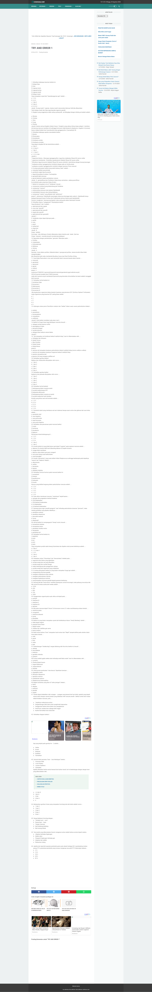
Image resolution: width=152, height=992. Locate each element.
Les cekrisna (66, 989)
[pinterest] (68, 891)
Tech (59, 6)
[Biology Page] (39, 2)
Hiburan (51, 6)
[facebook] (38, 891)
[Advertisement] (61, 23)
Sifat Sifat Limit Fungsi (104, 31)
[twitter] (53, 891)
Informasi (42, 6)
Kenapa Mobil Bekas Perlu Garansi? (108, 76)
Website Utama (76, 986)
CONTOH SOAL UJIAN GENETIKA (45, 779)
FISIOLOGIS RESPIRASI (105, 47)
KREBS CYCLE (40, 786)
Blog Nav (78, 6)
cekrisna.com (86, 989)
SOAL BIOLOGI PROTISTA (43, 784)
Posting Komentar (43, 52)
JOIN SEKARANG (78, 36)
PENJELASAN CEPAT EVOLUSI (44, 781)
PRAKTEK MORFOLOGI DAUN (106, 28)
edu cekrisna (79, 989)
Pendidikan (68, 6)
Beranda (33, 6)
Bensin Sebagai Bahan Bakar (106, 56)
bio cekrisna (72, 989)
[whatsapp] (83, 891)
